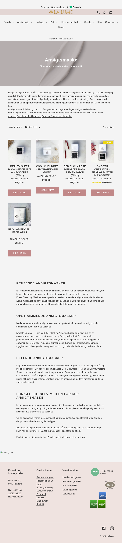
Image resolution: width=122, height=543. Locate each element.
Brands (7, 22)
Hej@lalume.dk (15, 496)
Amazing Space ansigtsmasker (57, 116)
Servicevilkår (68, 493)
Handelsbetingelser (71, 477)
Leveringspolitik (70, 489)
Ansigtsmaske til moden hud (72, 112)
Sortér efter (15, 127)
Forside (53, 38)
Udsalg (88, 22)
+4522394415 (14, 493)
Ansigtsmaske (66, 38)
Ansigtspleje (23, 22)
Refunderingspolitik (71, 481)
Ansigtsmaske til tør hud (24, 112)
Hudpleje (40, 22)
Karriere (40, 497)
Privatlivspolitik (69, 485)
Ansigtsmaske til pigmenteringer (58, 109)
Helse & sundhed (69, 22)
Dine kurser (42, 501)
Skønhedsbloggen (45, 477)
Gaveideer (110, 22)
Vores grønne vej (44, 487)
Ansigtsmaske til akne (47, 112)
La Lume (110, 536)
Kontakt (40, 504)
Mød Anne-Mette (44, 490)
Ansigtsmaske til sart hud (29, 116)
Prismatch (41, 494)
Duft (52, 22)
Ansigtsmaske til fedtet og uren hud (25, 109)
